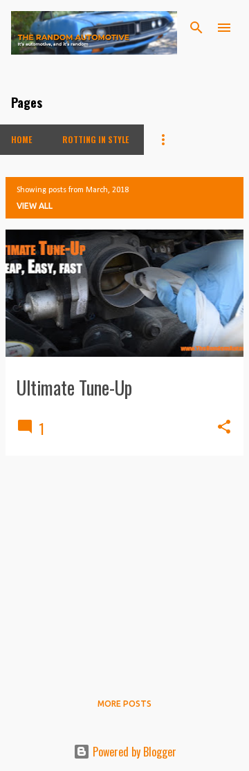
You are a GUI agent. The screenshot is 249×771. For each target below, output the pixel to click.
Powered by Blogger (133, 751)
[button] (224, 427)
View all (35, 205)
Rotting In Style (95, 139)
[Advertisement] (124, 563)
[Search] (196, 27)
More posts (124, 703)
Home (21, 139)
